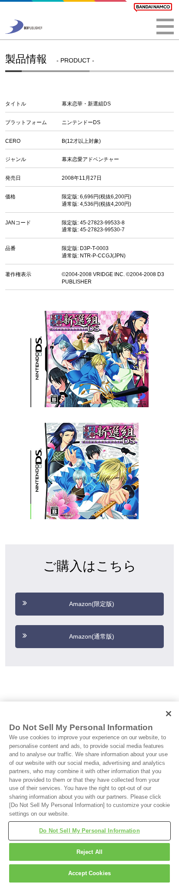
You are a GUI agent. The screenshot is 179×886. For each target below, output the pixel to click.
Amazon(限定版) (91, 603)
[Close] (168, 713)
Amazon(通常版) (91, 636)
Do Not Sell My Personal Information (89, 830)
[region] (89, 794)
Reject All (89, 852)
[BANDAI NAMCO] (153, 7)
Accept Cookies (89, 873)
